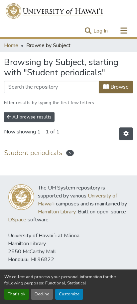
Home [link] (11, 45)
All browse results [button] (31, 117)
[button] (54, 11)
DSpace (17, 219)
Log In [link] (100, 31)
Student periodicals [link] (33, 152)
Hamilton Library (56, 211)
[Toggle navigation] (123, 31)
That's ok (16, 294)
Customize (69, 294)
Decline (42, 294)
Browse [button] (119, 87)
